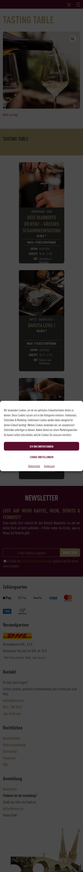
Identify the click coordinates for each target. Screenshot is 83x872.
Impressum (49, 466)
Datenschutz (34, 466)
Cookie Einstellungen (41, 457)
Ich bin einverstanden (41, 446)
